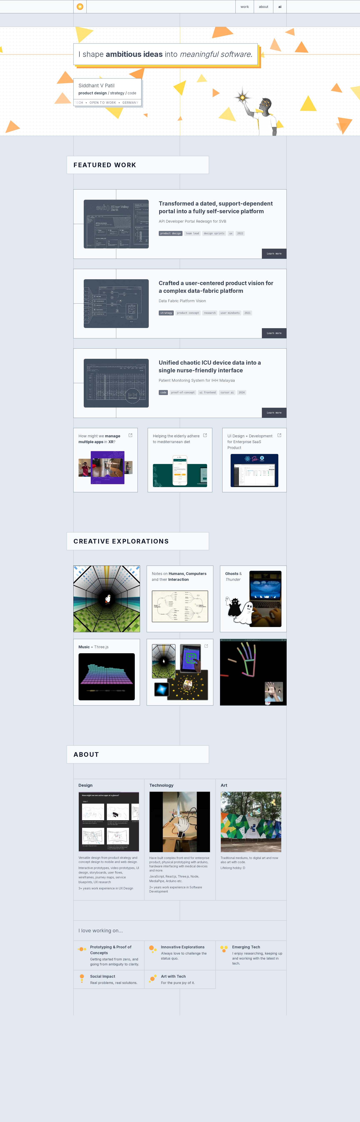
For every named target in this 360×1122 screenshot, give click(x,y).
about (263, 7)
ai (279, 7)
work (245, 7)
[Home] (80, 6)
